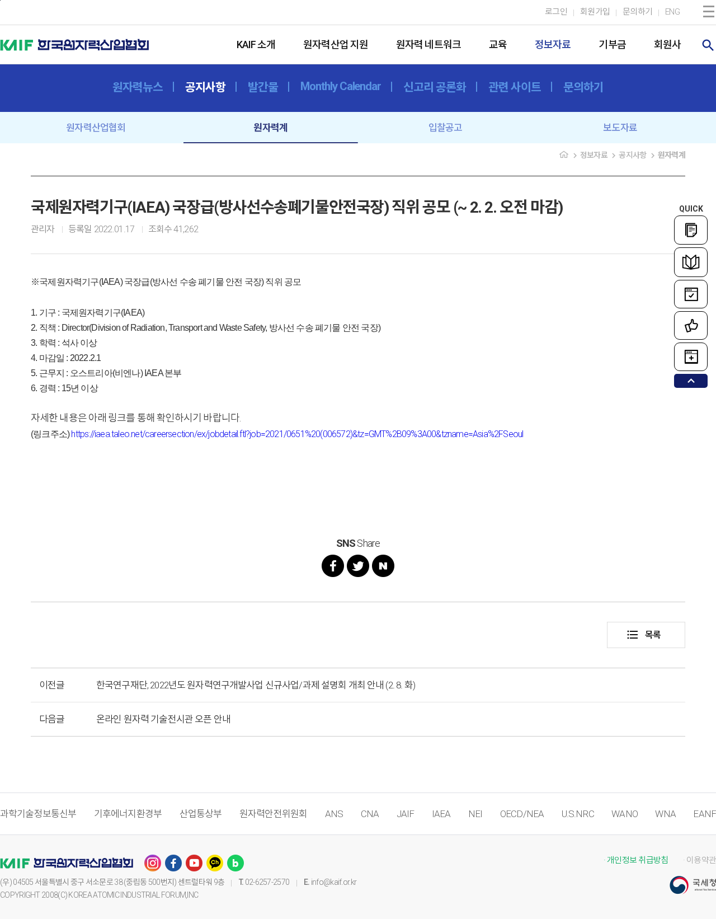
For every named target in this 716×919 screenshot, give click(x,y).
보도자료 (620, 127)
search (708, 45)
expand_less (691, 381)
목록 (643, 634)
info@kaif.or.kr (334, 882)
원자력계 (270, 127)
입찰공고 (445, 127)
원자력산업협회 (95, 127)
